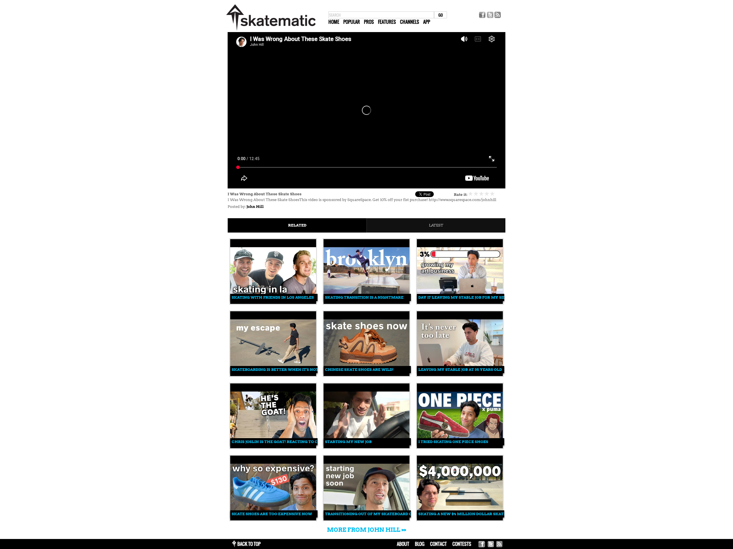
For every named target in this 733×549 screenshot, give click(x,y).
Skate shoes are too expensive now (272, 514)
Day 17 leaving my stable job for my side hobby (470, 297)
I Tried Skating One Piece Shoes (453, 442)
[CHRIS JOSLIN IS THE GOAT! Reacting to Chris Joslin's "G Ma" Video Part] (273, 447)
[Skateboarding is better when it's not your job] (273, 375)
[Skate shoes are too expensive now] (273, 519)
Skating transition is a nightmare (364, 297)
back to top (249, 543)
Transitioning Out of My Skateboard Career (375, 514)
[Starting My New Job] (366, 447)
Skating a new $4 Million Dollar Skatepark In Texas (477, 514)
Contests (461, 543)
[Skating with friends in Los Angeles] (273, 302)
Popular (351, 21)
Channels (409, 21)
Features (387, 21)
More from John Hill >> (366, 529)
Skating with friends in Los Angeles (273, 297)
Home (333, 21)
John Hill (255, 206)
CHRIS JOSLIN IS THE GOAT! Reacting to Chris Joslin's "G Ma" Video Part (307, 442)
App (426, 21)
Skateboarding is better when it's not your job (285, 369)
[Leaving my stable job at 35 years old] (460, 375)
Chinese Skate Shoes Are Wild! (359, 369)
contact (438, 543)
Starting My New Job (348, 442)
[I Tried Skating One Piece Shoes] (460, 447)
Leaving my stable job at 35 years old (460, 369)
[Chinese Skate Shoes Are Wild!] (366, 375)
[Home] (271, 31)
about (403, 543)
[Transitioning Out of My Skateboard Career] (366, 519)
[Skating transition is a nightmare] (366, 302)
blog (419, 543)
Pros (369, 21)
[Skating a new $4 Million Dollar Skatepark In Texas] (460, 519)
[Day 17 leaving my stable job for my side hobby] (460, 302)
